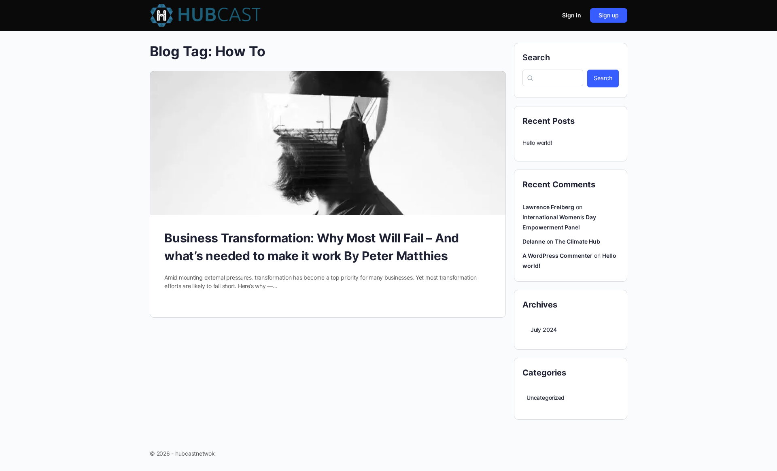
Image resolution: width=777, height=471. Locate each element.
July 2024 (544, 329)
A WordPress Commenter (557, 255)
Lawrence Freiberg (548, 207)
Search (536, 57)
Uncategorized (545, 397)
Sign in (571, 15)
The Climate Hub (577, 241)
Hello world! (537, 142)
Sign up (609, 15)
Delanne (533, 241)
